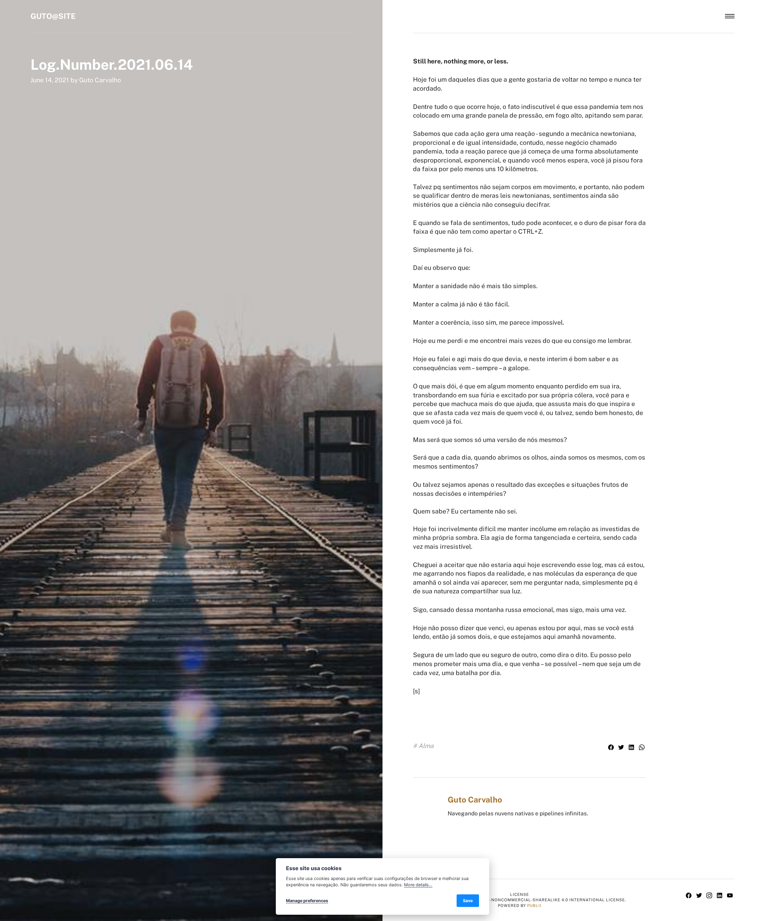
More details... (418, 884)
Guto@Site (53, 16)
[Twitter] (700, 896)
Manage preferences (307, 900)
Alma (426, 746)
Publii (534, 905)
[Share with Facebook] (611, 748)
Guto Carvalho (100, 80)
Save (468, 900)
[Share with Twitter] (622, 748)
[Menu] (730, 16)
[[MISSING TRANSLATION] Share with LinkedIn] (632, 748)
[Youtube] (730, 896)
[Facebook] (689, 896)
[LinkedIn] (720, 896)
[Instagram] (710, 896)
